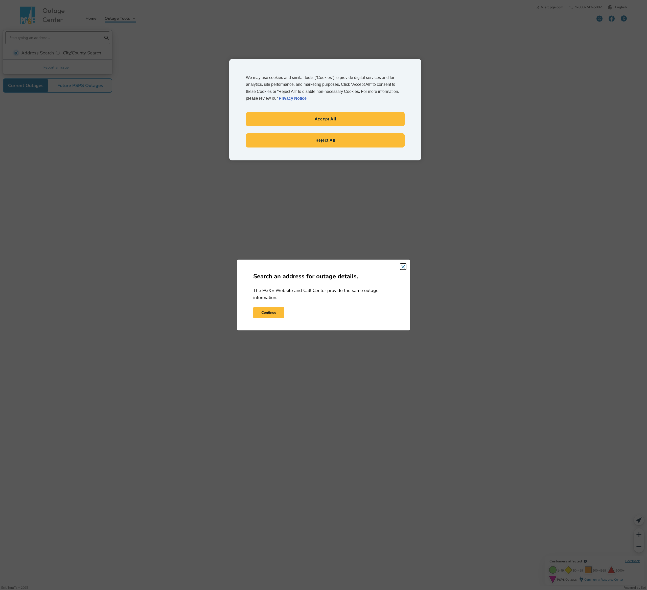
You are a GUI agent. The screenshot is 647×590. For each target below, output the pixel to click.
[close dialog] (403, 267)
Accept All (325, 119)
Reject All (325, 140)
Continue (268, 312)
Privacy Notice (293, 98)
